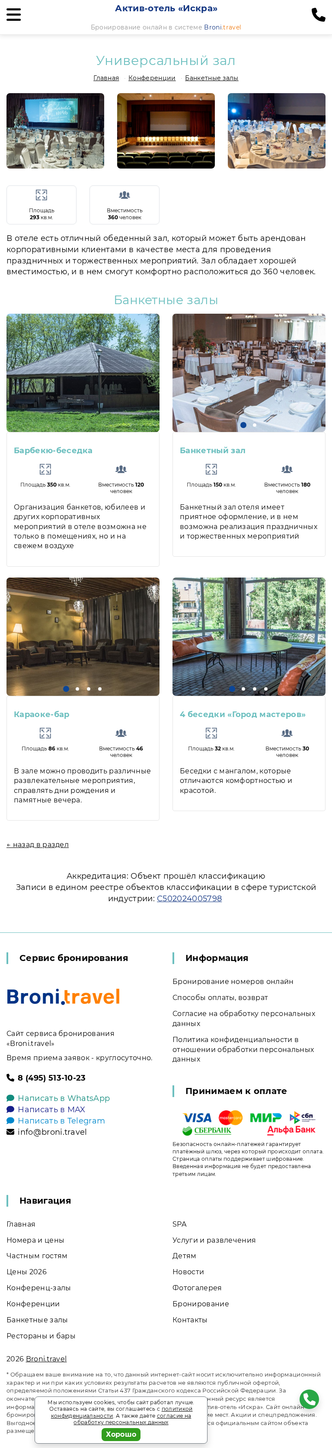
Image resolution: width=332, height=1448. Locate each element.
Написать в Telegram (61, 1121)
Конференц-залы (38, 1288)
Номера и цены (35, 1240)
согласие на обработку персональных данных (132, 1419)
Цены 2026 (26, 1272)
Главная (106, 78)
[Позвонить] (319, 15)
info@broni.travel (52, 1132)
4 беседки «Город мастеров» (243, 714)
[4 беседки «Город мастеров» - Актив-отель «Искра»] (249, 637)
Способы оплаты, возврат (220, 997)
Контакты (190, 1320)
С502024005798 (189, 898)
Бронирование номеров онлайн (233, 981)
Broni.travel (46, 1359)
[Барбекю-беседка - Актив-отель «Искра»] (83, 373)
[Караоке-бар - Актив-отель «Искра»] (83, 637)
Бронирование (200, 1304)
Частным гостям (36, 1256)
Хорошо (121, 1434)
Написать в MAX (51, 1109)
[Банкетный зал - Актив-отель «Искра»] (249, 373)
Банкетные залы (211, 78)
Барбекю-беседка (53, 450)
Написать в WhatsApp (64, 1098)
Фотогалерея (197, 1288)
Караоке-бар (42, 714)
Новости (188, 1272)
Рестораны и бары (41, 1336)
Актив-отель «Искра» (166, 8)
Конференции (152, 78)
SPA (179, 1224)
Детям (184, 1256)
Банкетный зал (213, 450)
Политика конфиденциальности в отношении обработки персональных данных (243, 1050)
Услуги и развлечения (214, 1240)
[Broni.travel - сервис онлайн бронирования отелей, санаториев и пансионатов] (63, 996)
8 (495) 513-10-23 (52, 1078)
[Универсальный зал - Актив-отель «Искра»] (55, 131)
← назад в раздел (37, 845)
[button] (243, 425)
